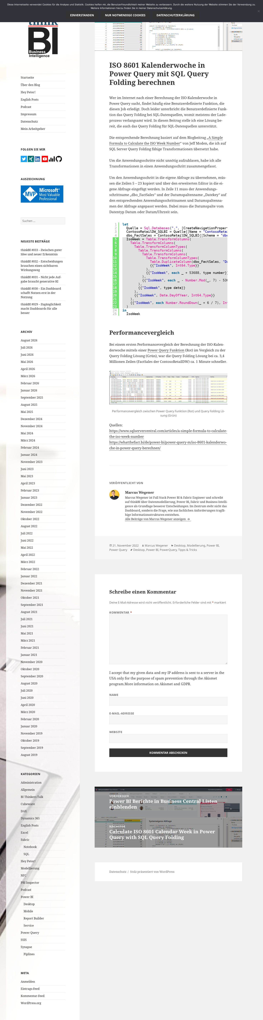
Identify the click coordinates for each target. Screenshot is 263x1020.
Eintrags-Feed (30, 989)
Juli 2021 (27, 619)
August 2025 (29, 405)
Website (115, 732)
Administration (31, 783)
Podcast (26, 107)
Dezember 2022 (31, 505)
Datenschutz (29, 121)
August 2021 (29, 612)
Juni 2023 (27, 469)
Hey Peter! (28, 92)
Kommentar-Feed (33, 996)
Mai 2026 (27, 362)
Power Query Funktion (166, 350)
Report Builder (34, 918)
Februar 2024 (30, 448)
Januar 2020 (29, 726)
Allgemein (28, 790)
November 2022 (31, 512)
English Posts (29, 99)
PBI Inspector (30, 883)
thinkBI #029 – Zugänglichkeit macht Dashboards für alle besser (41, 308)
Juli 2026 (27, 347)
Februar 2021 (30, 648)
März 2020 (28, 712)
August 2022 (29, 526)
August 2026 (29, 340)
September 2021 (32, 605)
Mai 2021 (27, 633)
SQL (26, 854)
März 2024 (28, 440)
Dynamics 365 (30, 818)
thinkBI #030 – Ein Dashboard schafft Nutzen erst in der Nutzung (41, 293)
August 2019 (29, 755)
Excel (24, 833)
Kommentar (120, 612)
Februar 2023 (30, 490)
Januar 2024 (29, 455)
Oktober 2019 (30, 741)
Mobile (28, 911)
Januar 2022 (29, 576)
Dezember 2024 (31, 419)
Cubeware (28, 804)
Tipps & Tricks (187, 550)
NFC (23, 875)
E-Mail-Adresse (121, 713)
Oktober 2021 (30, 598)
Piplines (29, 954)
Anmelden (28, 982)
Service (29, 925)
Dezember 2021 (31, 583)
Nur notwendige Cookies (125, 15)
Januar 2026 (29, 390)
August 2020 (29, 683)
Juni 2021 (27, 626)
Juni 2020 (27, 698)
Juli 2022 (27, 533)
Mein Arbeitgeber (33, 129)
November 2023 (31, 462)
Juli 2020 (27, 691)
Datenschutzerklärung (176, 15)
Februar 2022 (30, 569)
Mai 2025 (27, 412)
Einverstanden (82, 15)
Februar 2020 (30, 719)
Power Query (30, 933)
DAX (24, 811)
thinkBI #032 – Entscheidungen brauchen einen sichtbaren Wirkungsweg (42, 265)
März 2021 (28, 640)
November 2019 (31, 733)
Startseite (27, 78)
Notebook (30, 847)
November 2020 (31, 662)
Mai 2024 (27, 433)
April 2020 (28, 705)
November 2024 (31, 426)
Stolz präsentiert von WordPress (152, 872)
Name (113, 695)
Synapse (26, 947)
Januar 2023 (29, 498)
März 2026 (28, 376)
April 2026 (28, 369)
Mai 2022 (27, 548)
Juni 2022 (27, 540)
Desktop (29, 904)
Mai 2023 (27, 476)
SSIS (24, 940)
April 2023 (28, 483)
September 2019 (32, 748)
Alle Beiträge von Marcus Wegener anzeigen (155, 519)
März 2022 (28, 562)
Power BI (27, 897)
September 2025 (32, 397)
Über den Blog (30, 85)
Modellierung (30, 868)
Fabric (25, 840)
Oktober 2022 (30, 519)
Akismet (210, 678)
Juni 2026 (27, 355)
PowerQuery (168, 550)
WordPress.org (31, 1003)
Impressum (28, 114)
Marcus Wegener (156, 545)
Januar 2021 (29, 655)
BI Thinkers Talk (32, 797)
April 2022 (28, 555)
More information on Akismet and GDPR (157, 684)
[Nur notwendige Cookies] (258, 11)
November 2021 (31, 590)
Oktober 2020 (30, 669)
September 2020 (32, 676)
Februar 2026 (30, 383)
